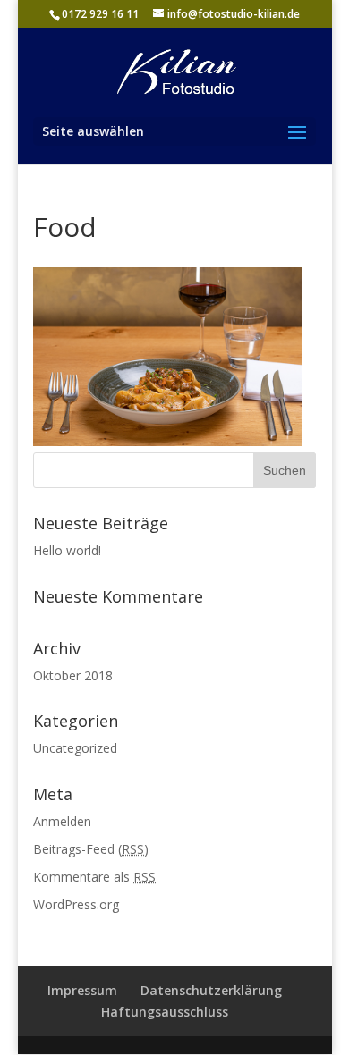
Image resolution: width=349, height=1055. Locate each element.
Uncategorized (75, 747)
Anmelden (62, 821)
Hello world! (67, 550)
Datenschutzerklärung (211, 990)
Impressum (82, 990)
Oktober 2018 (73, 675)
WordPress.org (76, 904)
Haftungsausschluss (164, 1011)
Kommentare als (94, 876)
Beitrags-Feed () (91, 848)
